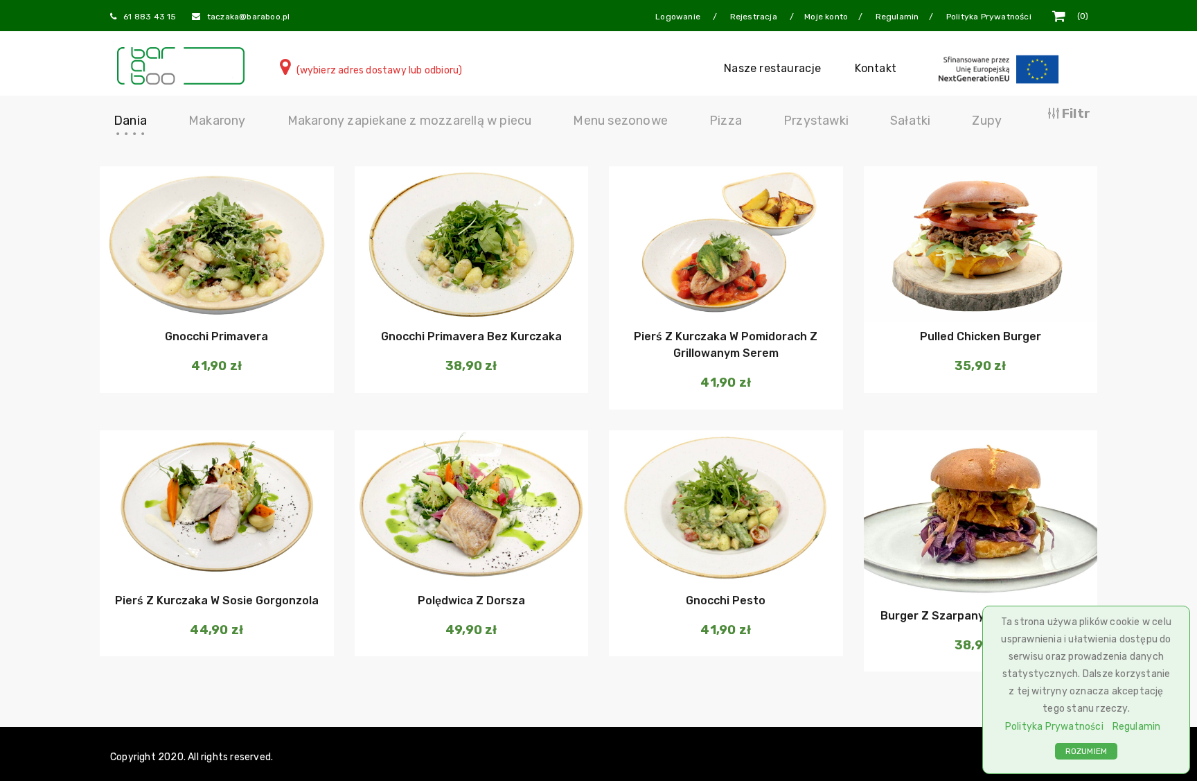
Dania (130, 120)
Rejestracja (754, 16)
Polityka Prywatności (1054, 726)
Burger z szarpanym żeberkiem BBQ (980, 615)
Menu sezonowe (620, 120)
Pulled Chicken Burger (980, 336)
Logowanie (678, 16)
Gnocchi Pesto (725, 600)
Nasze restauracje (772, 68)
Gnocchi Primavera (216, 336)
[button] (215, 294)
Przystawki (816, 120)
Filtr (1074, 113)
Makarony (217, 120)
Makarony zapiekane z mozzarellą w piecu (409, 120)
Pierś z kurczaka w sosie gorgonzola (217, 600)
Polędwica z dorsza (471, 600)
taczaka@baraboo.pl (248, 16)
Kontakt (875, 68)
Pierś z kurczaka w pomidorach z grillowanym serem (725, 345)
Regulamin (1136, 726)
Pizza (725, 120)
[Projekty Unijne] (1001, 68)
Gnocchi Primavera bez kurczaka (471, 336)
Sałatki (910, 120)
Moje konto (826, 16)
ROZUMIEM (1086, 751)
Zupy (987, 120)
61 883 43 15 (149, 16)
